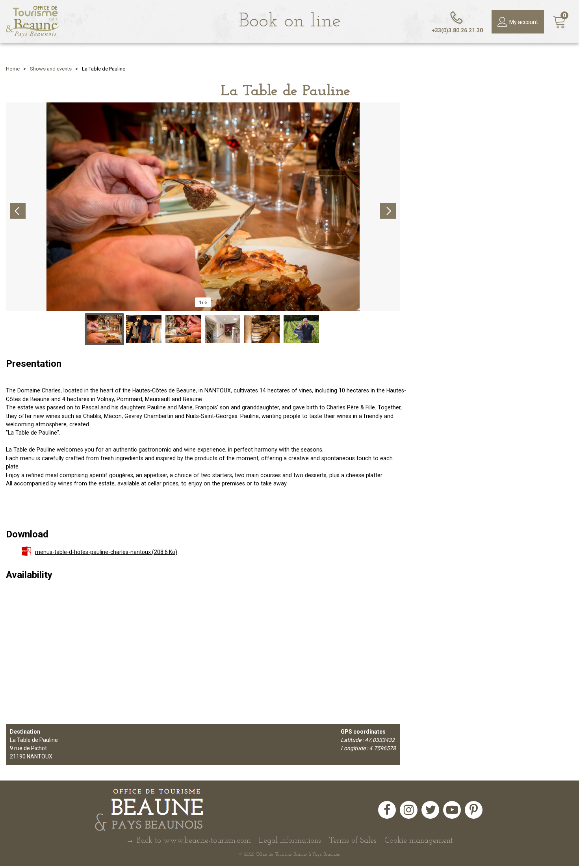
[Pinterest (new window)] (473, 810)
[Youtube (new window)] (452, 810)
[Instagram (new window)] (409, 810)
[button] (559, 21)
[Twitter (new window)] (430, 810)
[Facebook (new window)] (387, 810)
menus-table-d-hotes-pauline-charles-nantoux (106, 552)
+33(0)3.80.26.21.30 (457, 30)
